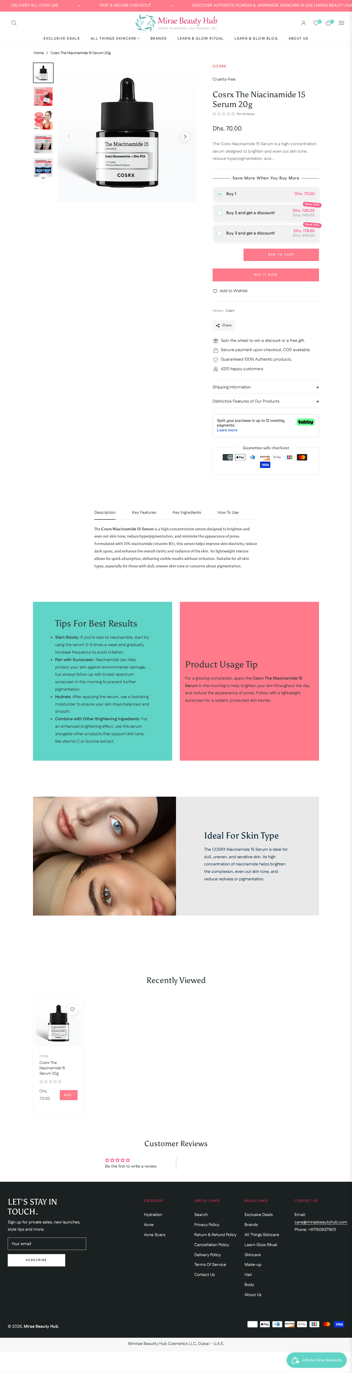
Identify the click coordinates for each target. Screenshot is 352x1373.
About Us (253, 1295)
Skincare (253, 1255)
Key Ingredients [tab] (187, 513)
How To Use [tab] (228, 513)
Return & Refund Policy (215, 1235)
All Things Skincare (262, 1235)
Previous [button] (68, 136)
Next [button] (185, 136)
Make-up (253, 1265)
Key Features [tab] (144, 513)
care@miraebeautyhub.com (321, 1222)
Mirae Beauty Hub (41, 1326)
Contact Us (204, 1275)
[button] (14, 23)
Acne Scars (154, 1235)
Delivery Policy (207, 1255)
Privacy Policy (206, 1225)
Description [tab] (104, 513)
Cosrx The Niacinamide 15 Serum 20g (52, 1068)
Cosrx (43, 1056)
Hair (248, 1275)
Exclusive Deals (259, 1215)
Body (249, 1285)
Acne (149, 1225)
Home (39, 53)
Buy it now (266, 275)
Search (201, 1215)
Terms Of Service (210, 1265)
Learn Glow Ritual (261, 1245)
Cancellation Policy (211, 1245)
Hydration (153, 1215)
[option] (127, 132)
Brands (251, 1225)
